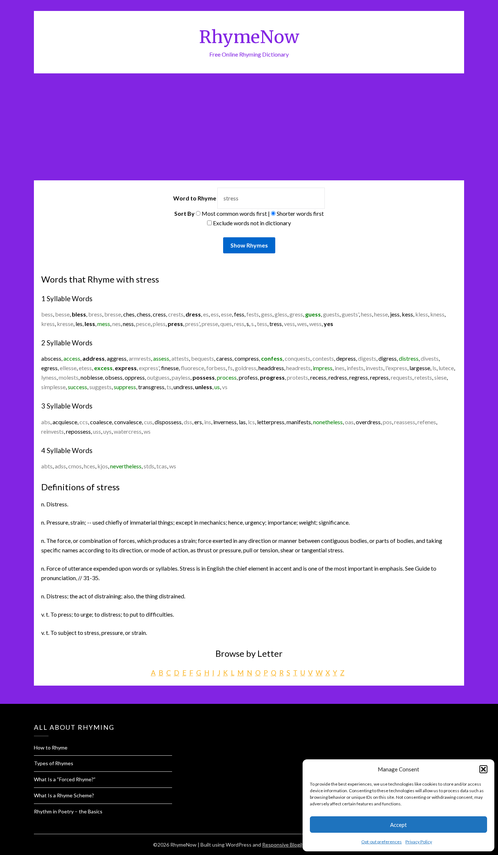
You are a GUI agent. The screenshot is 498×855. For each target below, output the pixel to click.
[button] (483, 769)
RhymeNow (249, 37)
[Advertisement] (249, 128)
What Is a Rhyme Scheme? (64, 795)
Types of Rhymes (53, 763)
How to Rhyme (50, 747)
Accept (398, 824)
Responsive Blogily (283, 844)
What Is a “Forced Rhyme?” (65, 779)
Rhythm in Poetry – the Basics (68, 811)
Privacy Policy (418, 841)
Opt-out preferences (381, 841)
